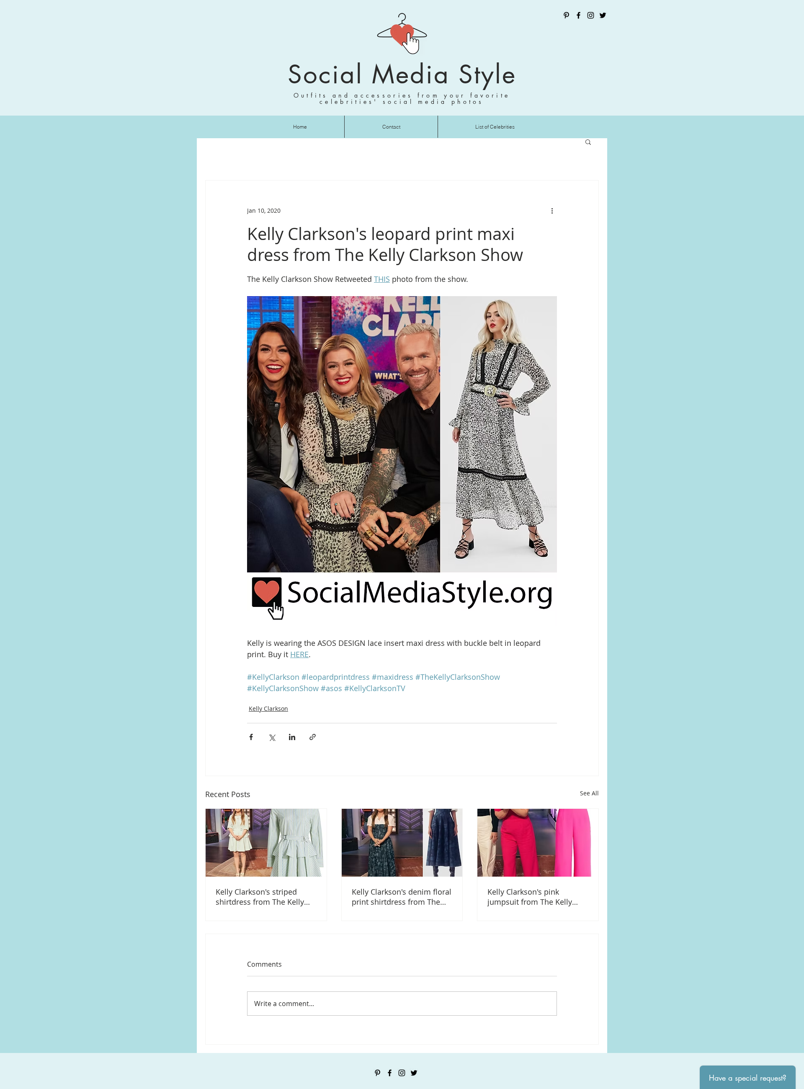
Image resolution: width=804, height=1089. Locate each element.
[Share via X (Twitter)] (272, 737)
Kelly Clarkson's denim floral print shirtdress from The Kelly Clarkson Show (401, 897)
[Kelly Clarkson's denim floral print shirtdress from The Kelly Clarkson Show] (402, 843)
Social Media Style (402, 74)
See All (589, 793)
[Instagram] (590, 15)
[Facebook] (578, 15)
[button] (588, 141)
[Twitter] (602, 15)
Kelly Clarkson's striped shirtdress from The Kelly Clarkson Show (260, 897)
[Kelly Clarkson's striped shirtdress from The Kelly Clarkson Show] (266, 843)
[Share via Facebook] (251, 737)
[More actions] (552, 211)
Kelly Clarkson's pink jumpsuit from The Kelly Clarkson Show (529, 897)
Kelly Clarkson (268, 708)
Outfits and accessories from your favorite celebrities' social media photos (402, 98)
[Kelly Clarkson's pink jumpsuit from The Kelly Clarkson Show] (537, 843)
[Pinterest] (566, 15)
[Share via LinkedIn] (292, 737)
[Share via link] (313, 737)
